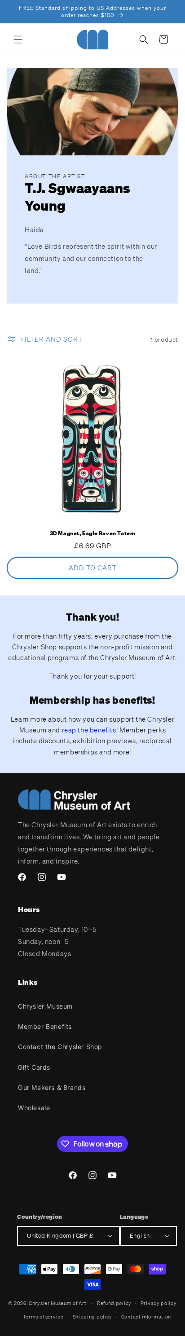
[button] (18, 39)
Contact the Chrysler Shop (60, 1046)
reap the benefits (89, 729)
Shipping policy (93, 1317)
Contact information (146, 1317)
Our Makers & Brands (51, 1087)
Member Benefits (45, 1026)
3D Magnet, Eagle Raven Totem (93, 533)
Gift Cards (34, 1067)
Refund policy (114, 1303)
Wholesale (34, 1107)
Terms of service (43, 1317)
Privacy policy (159, 1303)
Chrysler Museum (45, 1006)
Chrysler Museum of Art (57, 1303)
